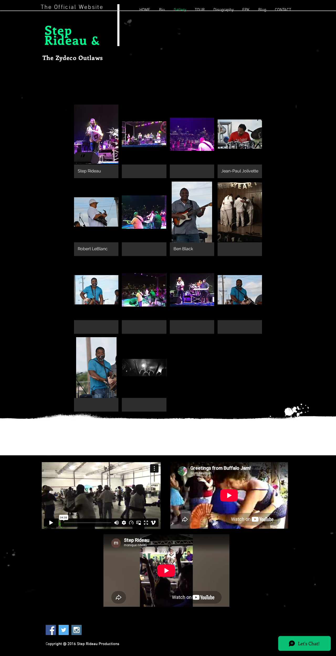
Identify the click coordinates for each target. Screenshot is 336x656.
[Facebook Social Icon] (51, 630)
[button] (96, 141)
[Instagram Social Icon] (76, 630)
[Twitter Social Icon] (64, 630)
